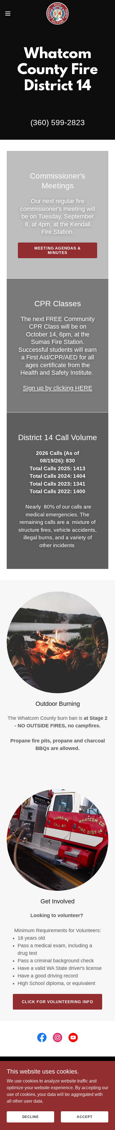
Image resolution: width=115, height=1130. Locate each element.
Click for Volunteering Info (58, 1002)
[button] (10, 13)
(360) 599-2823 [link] (57, 122)
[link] (57, 13)
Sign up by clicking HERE (57, 387)
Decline (30, 1117)
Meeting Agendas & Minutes (57, 250)
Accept (84, 1117)
